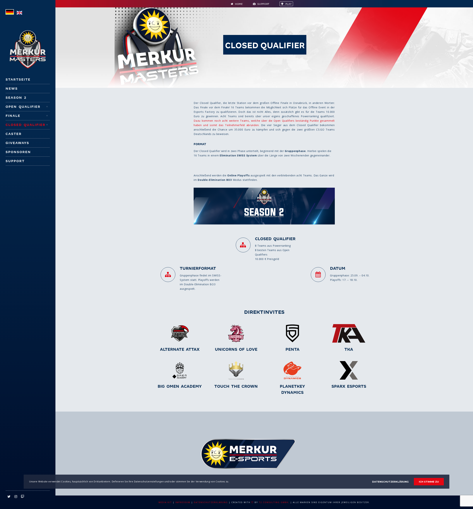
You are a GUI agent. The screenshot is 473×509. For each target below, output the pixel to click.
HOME (239, 4)
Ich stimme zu (429, 481)
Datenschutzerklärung (211, 502)
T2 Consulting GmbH (273, 502)
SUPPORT (263, 4)
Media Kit (165, 502)
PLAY (288, 4)
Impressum (182, 502)
